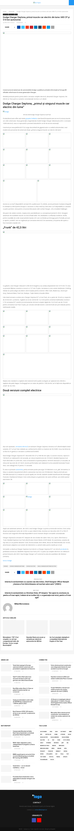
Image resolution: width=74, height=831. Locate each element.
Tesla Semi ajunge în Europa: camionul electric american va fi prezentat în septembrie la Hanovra (24, 667)
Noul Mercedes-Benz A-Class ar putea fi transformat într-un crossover (23, 690)
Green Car (4, 660)
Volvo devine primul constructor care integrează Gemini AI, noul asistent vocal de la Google (61, 667)
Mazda (54, 745)
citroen (62, 734)
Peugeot (42, 751)
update (65, 756)
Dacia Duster (44, 737)
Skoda (65, 751)
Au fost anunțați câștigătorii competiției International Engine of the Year (59, 639)
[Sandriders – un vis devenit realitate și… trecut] (6, 768)
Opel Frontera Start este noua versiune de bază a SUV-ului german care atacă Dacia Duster (23, 678)
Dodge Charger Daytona (17, 566)
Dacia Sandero (55, 737)
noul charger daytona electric (47, 566)
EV (48, 740)
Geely (41, 742)
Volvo (52, 759)
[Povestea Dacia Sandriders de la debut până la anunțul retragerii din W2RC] (6, 779)
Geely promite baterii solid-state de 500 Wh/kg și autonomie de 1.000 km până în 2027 (23, 701)
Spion (41, 754)
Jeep (63, 742)
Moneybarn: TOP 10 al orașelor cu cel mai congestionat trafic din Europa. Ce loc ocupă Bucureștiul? (11, 641)
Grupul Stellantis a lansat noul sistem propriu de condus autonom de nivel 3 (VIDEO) (60, 689)
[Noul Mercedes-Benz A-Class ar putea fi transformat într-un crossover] (6, 691)
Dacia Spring (65, 737)
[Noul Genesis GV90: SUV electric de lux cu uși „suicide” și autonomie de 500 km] (6, 714)
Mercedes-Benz (44, 748)
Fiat (53, 740)
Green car (11, 14)
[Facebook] (34, 820)
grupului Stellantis (31, 118)
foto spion (66, 740)
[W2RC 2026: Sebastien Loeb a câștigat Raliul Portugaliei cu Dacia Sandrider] (6, 745)
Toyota (51, 756)
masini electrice (44, 745)
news (53, 748)
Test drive (43, 756)
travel (58, 756)
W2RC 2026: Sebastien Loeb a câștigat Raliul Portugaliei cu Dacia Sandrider (24, 744)
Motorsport (6, 726)
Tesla (61, 754)
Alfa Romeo (43, 731)
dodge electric (31, 566)
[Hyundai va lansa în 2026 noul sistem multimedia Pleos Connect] (44, 679)
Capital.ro (48, 734)
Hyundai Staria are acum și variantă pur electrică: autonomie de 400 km (35, 639)
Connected (43, 660)
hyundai (48, 742)
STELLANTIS (49, 754)
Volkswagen (43, 759)
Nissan (59, 748)
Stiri (16, 14)
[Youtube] (39, 820)
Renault (58, 751)
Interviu (56, 742)
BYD (41, 734)
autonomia (19, 469)
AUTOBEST (63, 731)
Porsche (50, 751)
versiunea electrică (22, 446)
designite (52, 829)
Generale (5, 14)
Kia (67, 742)
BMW (70, 731)
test (67, 754)
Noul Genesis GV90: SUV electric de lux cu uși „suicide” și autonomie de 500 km (24, 713)
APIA (51, 731)
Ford (58, 740)
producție (64, 549)
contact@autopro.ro (40, 810)
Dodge (6, 566)
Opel (65, 748)
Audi (56, 731)
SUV (56, 754)
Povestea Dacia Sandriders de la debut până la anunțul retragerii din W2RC (24, 778)
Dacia (69, 734)
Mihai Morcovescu (9, 22)
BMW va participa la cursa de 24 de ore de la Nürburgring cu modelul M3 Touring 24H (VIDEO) (24, 756)
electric (42, 740)
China (55, 734)
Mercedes (61, 745)
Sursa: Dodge (7, 560)
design (46, 829)
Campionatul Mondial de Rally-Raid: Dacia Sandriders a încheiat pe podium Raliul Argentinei (23, 733)
